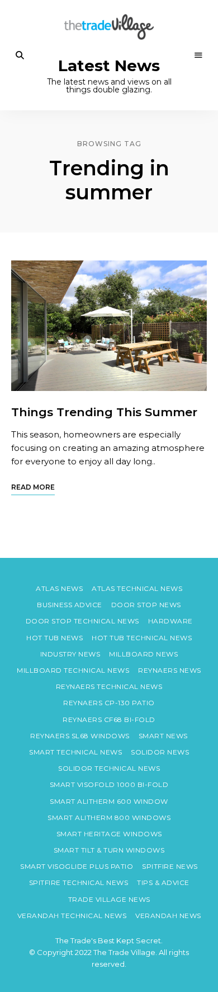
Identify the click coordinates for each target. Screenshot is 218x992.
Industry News (70, 654)
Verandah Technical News (72, 915)
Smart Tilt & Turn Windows (109, 850)
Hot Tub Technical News (142, 638)
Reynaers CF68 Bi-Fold (109, 719)
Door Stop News (146, 604)
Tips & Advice (163, 882)
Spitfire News (170, 866)
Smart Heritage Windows (109, 834)
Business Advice (69, 604)
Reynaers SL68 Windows (80, 736)
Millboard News (143, 654)
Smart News (163, 736)
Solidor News (160, 752)
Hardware (170, 621)
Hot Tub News (54, 638)
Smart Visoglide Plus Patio (76, 866)
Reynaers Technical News (109, 686)
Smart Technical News (75, 752)
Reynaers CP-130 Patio (109, 702)
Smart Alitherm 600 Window (109, 801)
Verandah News (168, 915)
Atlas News (59, 588)
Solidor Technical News (109, 768)
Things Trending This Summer (104, 412)
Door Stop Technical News (82, 621)
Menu (198, 55)
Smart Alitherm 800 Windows (109, 817)
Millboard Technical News (73, 670)
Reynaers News (169, 670)
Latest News (109, 66)
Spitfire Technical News (79, 882)
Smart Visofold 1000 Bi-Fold (109, 784)
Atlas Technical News (137, 588)
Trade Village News (109, 899)
